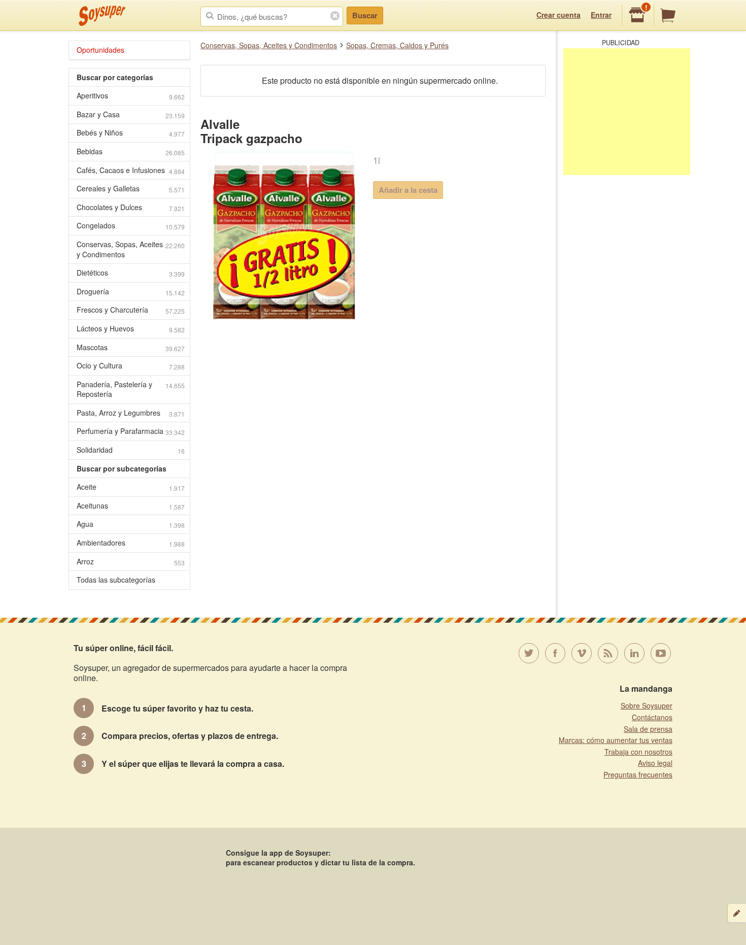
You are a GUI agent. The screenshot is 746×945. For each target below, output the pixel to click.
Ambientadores (131, 542)
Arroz (131, 561)
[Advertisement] (626, 111)
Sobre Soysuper (646, 705)
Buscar (365, 15)
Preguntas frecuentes (637, 774)
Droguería (131, 291)
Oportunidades (100, 50)
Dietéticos (131, 272)
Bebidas (131, 151)
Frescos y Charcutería (131, 310)
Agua (131, 524)
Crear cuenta (558, 15)
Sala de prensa (648, 729)
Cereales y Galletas (131, 188)
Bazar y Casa (131, 114)
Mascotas (131, 347)
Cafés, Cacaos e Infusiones (131, 170)
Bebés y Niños (131, 132)
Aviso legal (655, 763)
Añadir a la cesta (408, 189)
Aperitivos (131, 95)
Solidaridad (131, 450)
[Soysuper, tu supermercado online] (102, 16)
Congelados (131, 225)
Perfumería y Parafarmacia (131, 431)
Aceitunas (131, 505)
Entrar (601, 15)
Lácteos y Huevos (131, 328)
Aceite (131, 487)
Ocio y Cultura (131, 365)
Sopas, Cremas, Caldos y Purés (397, 45)
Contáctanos (652, 717)
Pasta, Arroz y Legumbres (131, 413)
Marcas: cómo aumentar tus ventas (615, 740)
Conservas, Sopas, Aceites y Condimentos (268, 45)
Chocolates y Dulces (131, 207)
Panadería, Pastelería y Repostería (131, 389)
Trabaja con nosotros (638, 752)
